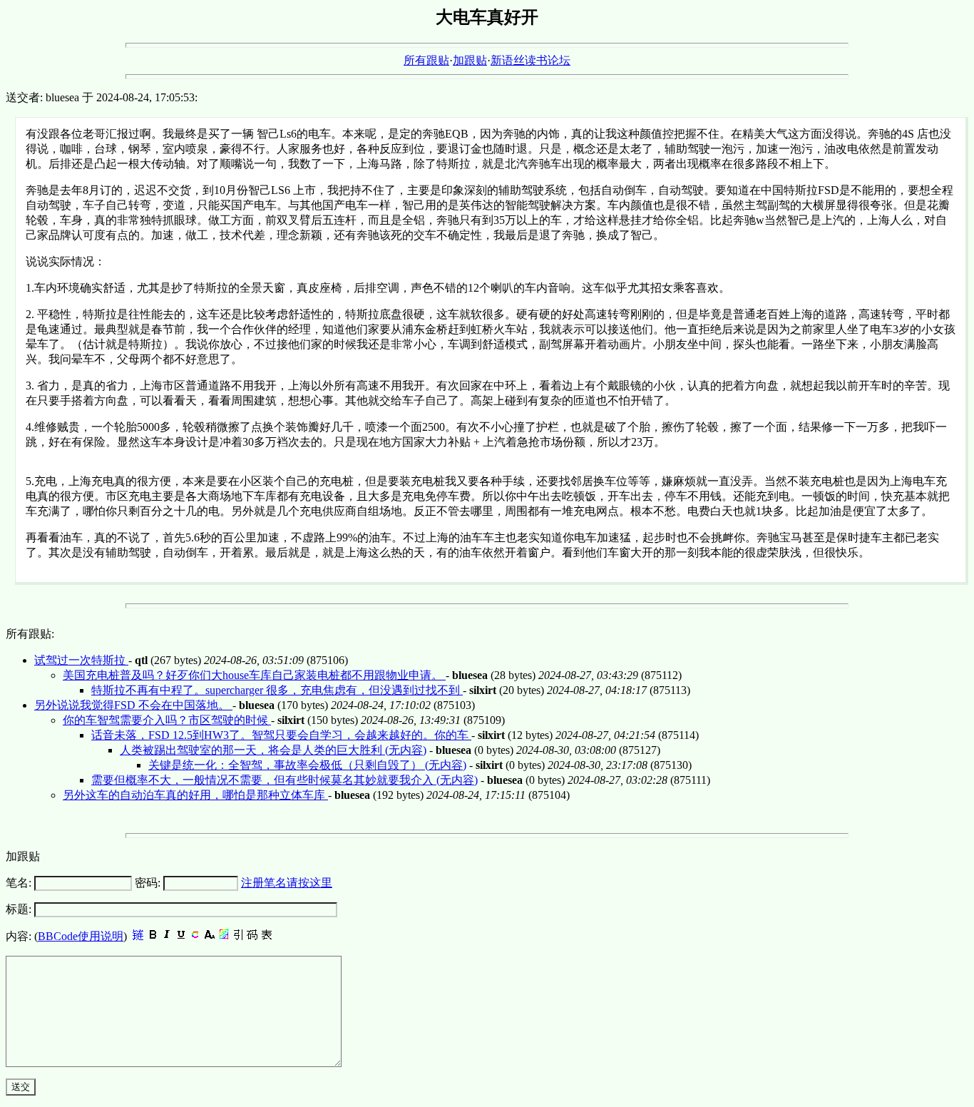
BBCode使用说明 (80, 936)
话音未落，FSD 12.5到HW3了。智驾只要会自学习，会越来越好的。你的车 (281, 735)
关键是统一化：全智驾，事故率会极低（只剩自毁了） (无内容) (307, 765)
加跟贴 (470, 60)
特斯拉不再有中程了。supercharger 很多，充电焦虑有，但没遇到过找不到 (277, 690)
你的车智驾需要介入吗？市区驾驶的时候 (167, 720)
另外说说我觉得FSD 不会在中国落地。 (133, 705)
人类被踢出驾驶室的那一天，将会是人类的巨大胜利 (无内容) (273, 750)
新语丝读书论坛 (530, 60)
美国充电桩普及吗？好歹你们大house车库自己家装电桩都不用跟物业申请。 (254, 675)
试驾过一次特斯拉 (81, 660)
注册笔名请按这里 (286, 883)
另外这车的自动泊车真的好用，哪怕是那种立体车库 (195, 795)
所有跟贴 (426, 60)
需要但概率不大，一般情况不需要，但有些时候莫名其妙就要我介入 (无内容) (284, 780)
